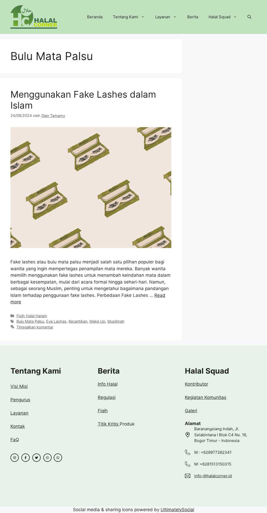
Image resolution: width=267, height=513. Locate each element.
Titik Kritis (109, 424)
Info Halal (108, 384)
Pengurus (20, 399)
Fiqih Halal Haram (31, 316)
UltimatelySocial (177, 509)
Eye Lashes (56, 321)
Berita (192, 16)
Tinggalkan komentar (34, 327)
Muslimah (115, 321)
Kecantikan (78, 321)
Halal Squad (219, 16)
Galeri (191, 410)
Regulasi (107, 397)
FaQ (14, 439)
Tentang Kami (125, 16)
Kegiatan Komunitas (205, 397)
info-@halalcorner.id (213, 475)
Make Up (97, 321)
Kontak (17, 426)
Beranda (94, 16)
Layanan (162, 16)
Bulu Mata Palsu (30, 321)
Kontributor (196, 384)
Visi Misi (19, 386)
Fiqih (103, 410)
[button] (249, 17)
